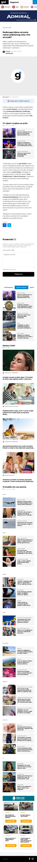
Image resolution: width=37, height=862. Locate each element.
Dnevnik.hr (7, 7)
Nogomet (14, 2)
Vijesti (17, 7)
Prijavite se (18, 274)
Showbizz (26, 7)
